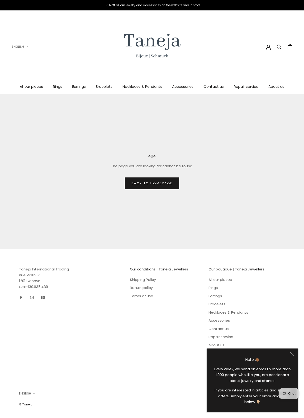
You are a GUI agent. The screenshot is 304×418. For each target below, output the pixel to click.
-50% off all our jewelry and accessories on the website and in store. (152, 5)
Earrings (79, 86)
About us (276, 86)
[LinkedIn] (43, 298)
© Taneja (26, 404)
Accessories (183, 86)
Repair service (246, 86)
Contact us (214, 86)
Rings (57, 86)
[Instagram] (32, 298)
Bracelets (104, 86)
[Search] (279, 46)
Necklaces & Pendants (142, 86)
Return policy (141, 287)
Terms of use (141, 295)
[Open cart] (290, 46)
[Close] (292, 354)
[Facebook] (21, 298)
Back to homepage (152, 183)
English (18, 46)
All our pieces (31, 86)
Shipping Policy (143, 279)
